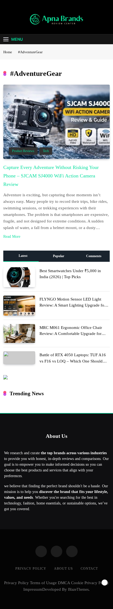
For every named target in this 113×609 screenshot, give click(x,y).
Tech (46, 151)
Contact (89, 569)
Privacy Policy (30, 569)
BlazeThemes (78, 589)
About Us (63, 569)
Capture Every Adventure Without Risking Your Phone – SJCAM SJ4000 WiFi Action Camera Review (51, 176)
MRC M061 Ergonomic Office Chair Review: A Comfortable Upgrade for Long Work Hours (70, 333)
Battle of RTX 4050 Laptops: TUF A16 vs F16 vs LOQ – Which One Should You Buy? (72, 361)
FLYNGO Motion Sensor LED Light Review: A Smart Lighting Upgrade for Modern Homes (72, 305)
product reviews (23, 151)
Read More (11, 236)
